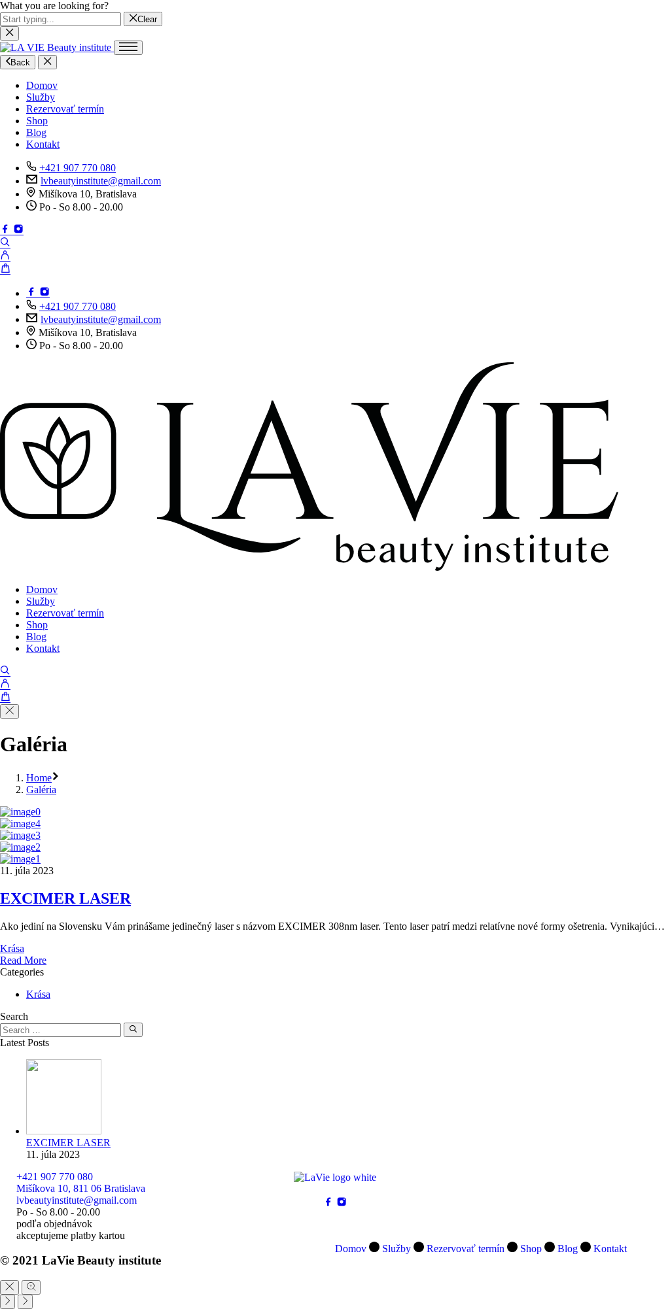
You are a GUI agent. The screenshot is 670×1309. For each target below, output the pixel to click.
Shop (37, 120)
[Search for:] (60, 1029)
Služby (40, 97)
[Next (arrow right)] (25, 1302)
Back (20, 62)
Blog (36, 132)
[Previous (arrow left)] (7, 1302)
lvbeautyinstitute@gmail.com (101, 180)
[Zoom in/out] (31, 1287)
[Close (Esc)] (9, 1287)
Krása (12, 948)
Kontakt (43, 144)
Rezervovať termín (65, 108)
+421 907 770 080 (77, 167)
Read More (23, 960)
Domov (42, 85)
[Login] (5, 256)
